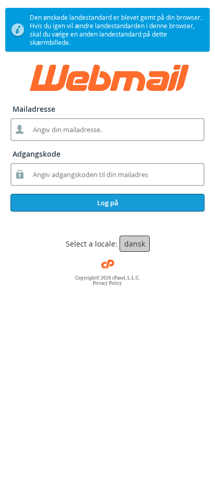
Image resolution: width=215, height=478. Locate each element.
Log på (107, 202)
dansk (134, 244)
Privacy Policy (107, 283)
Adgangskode (37, 154)
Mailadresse (34, 109)
